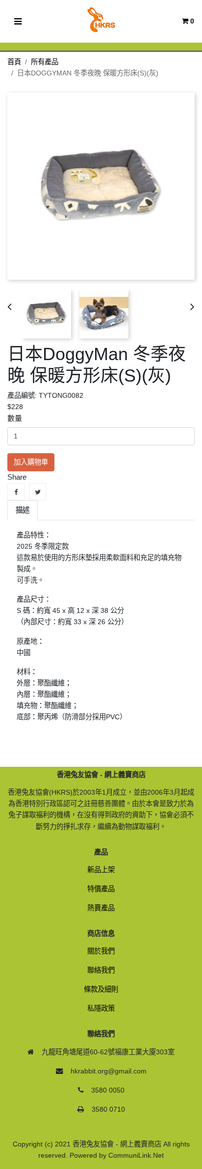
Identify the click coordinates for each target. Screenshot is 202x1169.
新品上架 (101, 870)
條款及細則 (101, 989)
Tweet (37, 491)
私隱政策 (101, 1008)
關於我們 (101, 951)
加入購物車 (31, 462)
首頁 (14, 62)
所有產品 (44, 62)
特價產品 (101, 889)
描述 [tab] (22, 510)
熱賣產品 (101, 908)
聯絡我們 (101, 970)
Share (16, 491)
